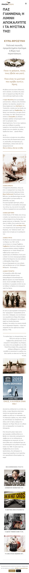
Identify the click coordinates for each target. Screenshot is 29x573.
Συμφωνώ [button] (12, 570)
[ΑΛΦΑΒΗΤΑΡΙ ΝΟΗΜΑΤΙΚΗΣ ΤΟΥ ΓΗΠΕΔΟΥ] (14, 478)
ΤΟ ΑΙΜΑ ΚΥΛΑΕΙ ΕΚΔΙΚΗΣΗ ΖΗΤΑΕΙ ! (15, 553)
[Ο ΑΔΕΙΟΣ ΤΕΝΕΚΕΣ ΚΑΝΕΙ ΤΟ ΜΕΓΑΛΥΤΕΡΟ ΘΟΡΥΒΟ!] (14, 522)
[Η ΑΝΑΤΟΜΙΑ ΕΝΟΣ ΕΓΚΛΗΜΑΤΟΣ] (14, 500)
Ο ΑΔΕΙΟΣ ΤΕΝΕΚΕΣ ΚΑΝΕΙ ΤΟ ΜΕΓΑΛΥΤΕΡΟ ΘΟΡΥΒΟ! (15, 531)
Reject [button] (18, 570)
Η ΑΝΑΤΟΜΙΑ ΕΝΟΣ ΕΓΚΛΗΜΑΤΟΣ (14, 509)
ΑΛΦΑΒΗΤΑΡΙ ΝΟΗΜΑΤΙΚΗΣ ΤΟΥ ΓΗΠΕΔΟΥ (15, 487)
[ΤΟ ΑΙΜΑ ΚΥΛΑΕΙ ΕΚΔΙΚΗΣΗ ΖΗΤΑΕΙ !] (14, 544)
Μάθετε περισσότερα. (21, 568)
